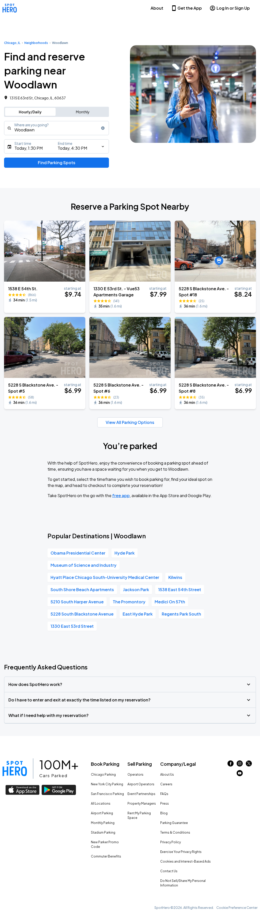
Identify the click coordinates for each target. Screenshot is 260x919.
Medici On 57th (170, 601)
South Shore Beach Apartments (82, 589)
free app (121, 495)
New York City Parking (107, 784)
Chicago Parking (103, 774)
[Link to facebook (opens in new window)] (231, 765)
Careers (166, 784)
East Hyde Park (138, 614)
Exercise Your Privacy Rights (181, 852)
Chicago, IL (12, 43)
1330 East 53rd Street (72, 626)
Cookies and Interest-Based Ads (185, 861)
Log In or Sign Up (233, 8)
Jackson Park (136, 589)
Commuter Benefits (106, 856)
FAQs (164, 794)
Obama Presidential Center (78, 553)
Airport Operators (140, 784)
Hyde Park (125, 553)
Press (164, 803)
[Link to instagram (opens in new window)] (240, 765)
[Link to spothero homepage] (15, 768)
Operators (135, 774)
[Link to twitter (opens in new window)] (249, 765)
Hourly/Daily (30, 112)
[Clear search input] (103, 128)
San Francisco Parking (107, 794)
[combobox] (56, 128)
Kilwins (175, 577)
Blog (164, 813)
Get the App (189, 8)
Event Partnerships (141, 794)
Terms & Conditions (175, 832)
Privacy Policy (170, 842)
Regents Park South (181, 614)
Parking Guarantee (174, 823)
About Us (167, 774)
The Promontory (129, 601)
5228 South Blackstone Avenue (82, 614)
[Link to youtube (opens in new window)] (240, 774)
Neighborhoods (36, 43)
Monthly (83, 112)
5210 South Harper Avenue (77, 601)
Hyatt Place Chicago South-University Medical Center (105, 577)
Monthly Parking (103, 823)
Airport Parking (102, 813)
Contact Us (168, 871)
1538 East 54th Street (179, 589)
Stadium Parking (103, 832)
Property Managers (141, 803)
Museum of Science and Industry (84, 565)
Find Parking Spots (56, 162)
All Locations (100, 803)
